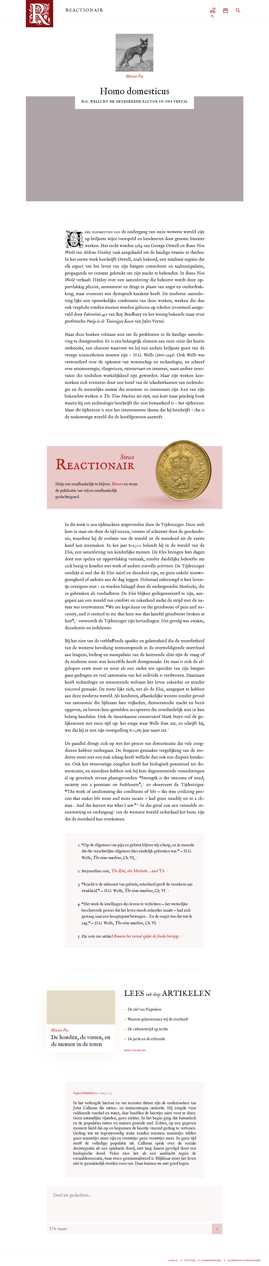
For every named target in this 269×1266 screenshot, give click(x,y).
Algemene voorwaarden (244, 1260)
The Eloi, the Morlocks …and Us (137, 871)
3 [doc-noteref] (143, 783)
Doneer (117, 484)
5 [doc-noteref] (114, 811)
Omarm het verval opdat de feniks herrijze (146, 936)
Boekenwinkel (212, 1260)
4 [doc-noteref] (137, 804)
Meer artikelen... (136, 1050)
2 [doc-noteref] (168, 729)
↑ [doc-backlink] (137, 858)
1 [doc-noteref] (76, 620)
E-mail (173, 1260)
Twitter (190, 1260)
